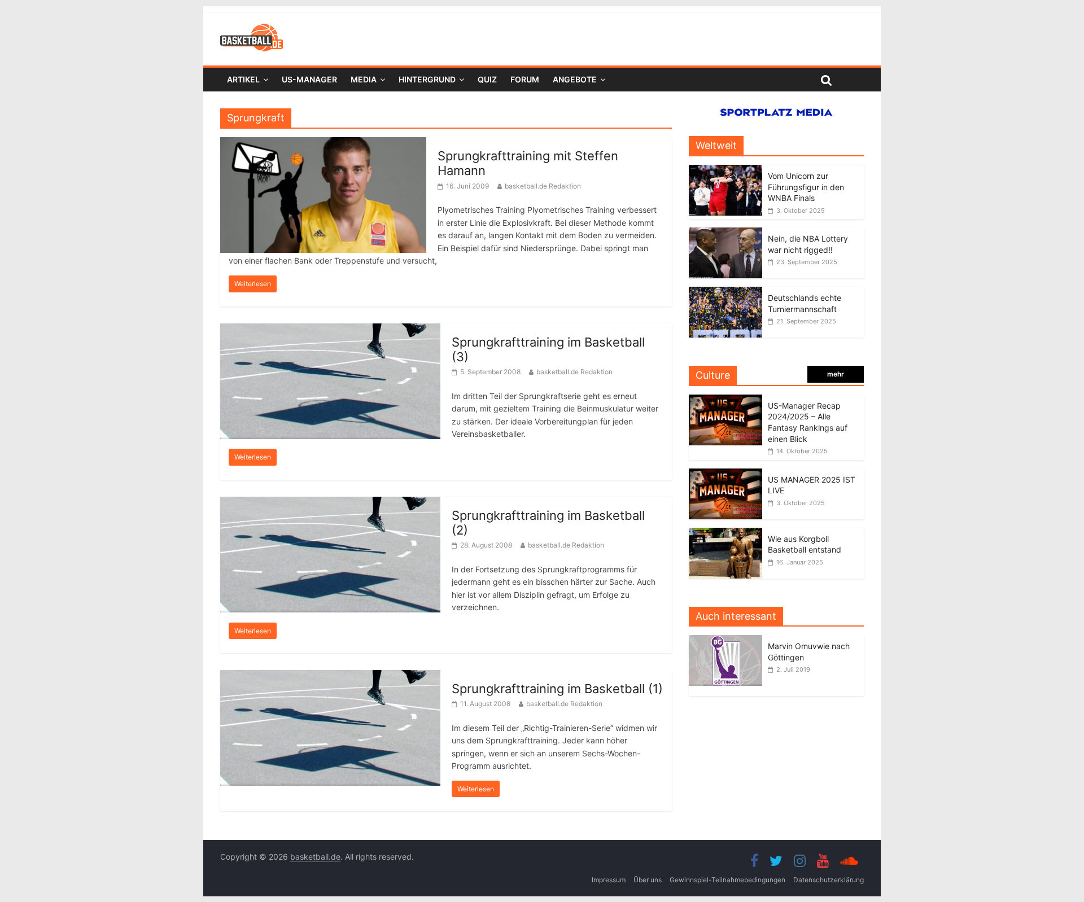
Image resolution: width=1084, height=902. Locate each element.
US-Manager (309, 79)
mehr (835, 374)
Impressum (609, 879)
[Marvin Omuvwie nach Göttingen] (728, 641)
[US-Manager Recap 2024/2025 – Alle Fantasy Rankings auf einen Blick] (725, 400)
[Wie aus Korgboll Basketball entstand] (725, 533)
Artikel (243, 79)
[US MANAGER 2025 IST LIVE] (725, 474)
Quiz (487, 79)
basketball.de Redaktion (543, 186)
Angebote (575, 79)
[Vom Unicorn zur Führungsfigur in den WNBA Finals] (725, 171)
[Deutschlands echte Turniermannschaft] (725, 292)
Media (364, 79)
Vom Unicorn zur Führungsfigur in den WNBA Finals (806, 187)
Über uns (647, 879)
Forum (524, 79)
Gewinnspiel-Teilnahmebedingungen (727, 879)
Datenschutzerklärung (828, 879)
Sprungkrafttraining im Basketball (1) (557, 688)
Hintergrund (427, 79)
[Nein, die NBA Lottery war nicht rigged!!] (725, 233)
